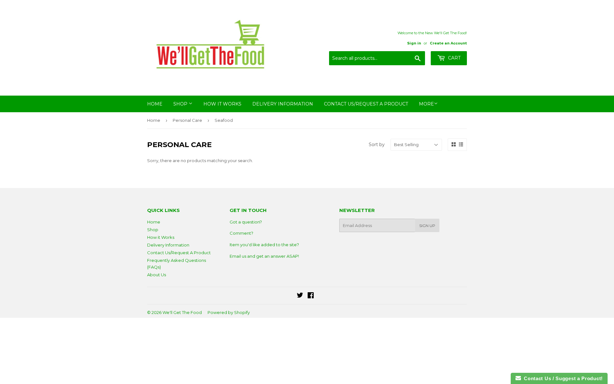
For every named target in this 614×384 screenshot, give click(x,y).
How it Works (222, 104)
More (426, 104)
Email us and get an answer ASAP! (264, 256)
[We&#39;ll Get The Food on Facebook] (310, 296)
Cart (453, 58)
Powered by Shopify (229, 312)
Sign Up (427, 225)
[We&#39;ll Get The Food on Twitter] (300, 296)
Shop (181, 104)
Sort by (377, 144)
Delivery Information (282, 104)
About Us (156, 274)
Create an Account (448, 43)
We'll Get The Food (182, 312)
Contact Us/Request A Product (366, 104)
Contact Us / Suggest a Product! (562, 378)
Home (154, 104)
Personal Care (187, 120)
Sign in (414, 43)
